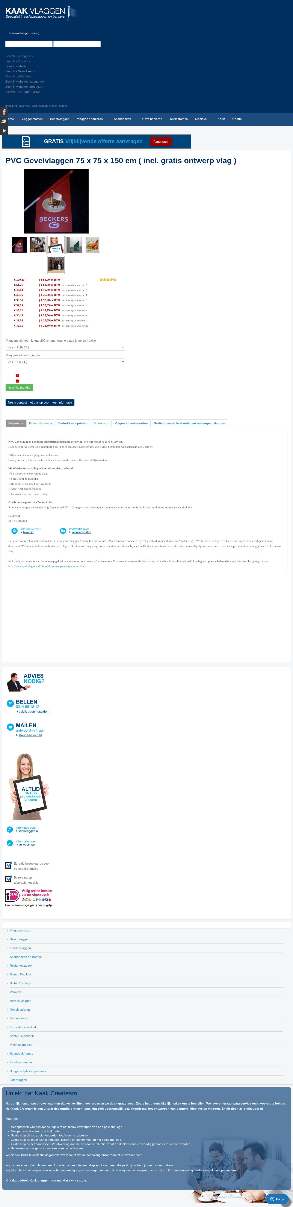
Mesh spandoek (21, 1044)
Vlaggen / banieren (90, 119)
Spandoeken (122, 119)
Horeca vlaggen (20, 1000)
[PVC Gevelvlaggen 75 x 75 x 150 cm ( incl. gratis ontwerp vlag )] (56, 201)
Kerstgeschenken (21, 1062)
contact (63, 105)
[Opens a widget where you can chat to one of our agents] (277, 1199)
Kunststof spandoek (23, 1027)
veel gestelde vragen (44, 105)
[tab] (16, 423)
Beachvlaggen (59, 119)
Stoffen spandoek (22, 1036)
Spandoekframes (21, 1053)
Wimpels (15, 992)
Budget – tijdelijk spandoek (28, 1071)
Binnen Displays (21, 974)
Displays (201, 119)
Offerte (237, 119)
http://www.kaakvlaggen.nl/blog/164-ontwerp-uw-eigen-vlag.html (46, 566)
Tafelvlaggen (18, 1080)
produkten (11, 105)
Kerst (221, 119)
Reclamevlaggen (21, 965)
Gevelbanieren (152, 119)
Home (10, 119)
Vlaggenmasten (32, 119)
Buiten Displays (20, 983)
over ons (24, 105)
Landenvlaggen (20, 948)
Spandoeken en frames (26, 956)
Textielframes (179, 119)
